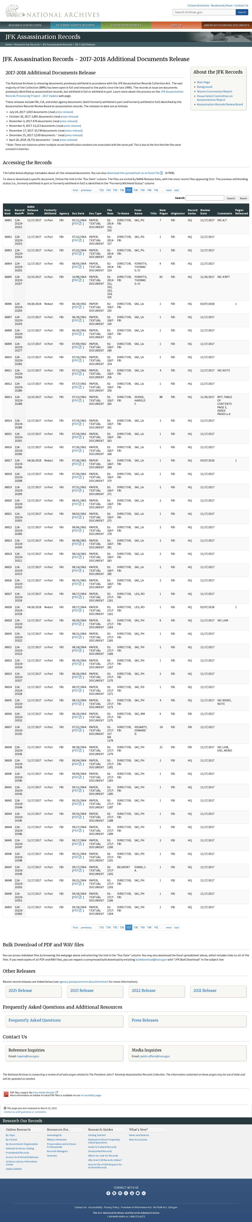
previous (86, 190)
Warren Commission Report (214, 91)
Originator (178, 213)
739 (142, 190)
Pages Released (241, 211)
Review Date (205, 211)
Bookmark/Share (222, 5)
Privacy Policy (111, 1207)
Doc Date (78, 213)
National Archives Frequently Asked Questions (104, 1141)
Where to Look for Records (103, 1155)
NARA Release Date (32, 210)
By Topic (10, 1135)
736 (122, 190)
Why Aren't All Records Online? (105, 1160)
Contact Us (241, 5)
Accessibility (95, 1207)
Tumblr (126, 1193)
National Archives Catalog (20, 1148)
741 (156, 190)
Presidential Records (17, 1152)
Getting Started (97, 1135)
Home (9, 44)
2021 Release (204, 990)
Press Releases (145, 1020)
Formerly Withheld (50, 211)
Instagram (120, 1193)
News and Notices (139, 1135)
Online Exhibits (14, 1169)
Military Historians (57, 1139)
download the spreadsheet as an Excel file (133, 173)
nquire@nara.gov (28, 1056)
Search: (180, 198)
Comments (224, 213)
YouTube (132, 1193)
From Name (138, 211)
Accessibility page (91, 1095)
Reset (243, 198)
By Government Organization (22, 1144)
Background (204, 87)
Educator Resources (126, 25)
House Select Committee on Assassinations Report (215, 97)
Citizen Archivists (198, 5)
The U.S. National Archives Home (52, 11)
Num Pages (164, 211)
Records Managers (57, 1151)
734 (108, 190)
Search (242, 12)
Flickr (143, 1193)
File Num (110, 211)
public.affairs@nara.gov (155, 1056)
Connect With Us (126, 1187)
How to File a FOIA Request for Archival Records (105, 1166)
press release (63, 112)
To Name (123, 213)
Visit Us (176, 25)
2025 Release (20, 990)
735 (115, 190)
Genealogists (54, 1135)
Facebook (108, 1193)
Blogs (138, 1193)
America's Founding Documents (226, 25)
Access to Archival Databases (22, 1157)
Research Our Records (25, 25)
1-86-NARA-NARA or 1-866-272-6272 (126, 1216)
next (169, 190)
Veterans (52, 1155)
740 (149, 190)
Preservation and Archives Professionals (61, 1145)
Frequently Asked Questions (34, 1020)
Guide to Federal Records (102, 1147)
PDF (75, 223)
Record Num (19, 211)
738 (135, 190)
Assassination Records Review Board (220, 104)
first (75, 190)
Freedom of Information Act (136, 1207)
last (176, 190)
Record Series (192, 211)
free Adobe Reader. (44, 1092)
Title (153, 213)
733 (101, 190)
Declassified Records (100, 1151)
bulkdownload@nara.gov (151, 959)
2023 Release (82, 990)
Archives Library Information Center (21, 1163)
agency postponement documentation (83, 981)
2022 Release (144, 990)
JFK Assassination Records (57, 44)
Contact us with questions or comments (25, 1112)
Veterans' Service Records (75, 25)
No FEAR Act (160, 1207)
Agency (64, 213)
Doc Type (95, 213)
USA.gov (172, 1207)
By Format (11, 1139)
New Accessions (138, 1139)
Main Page (203, 82)
